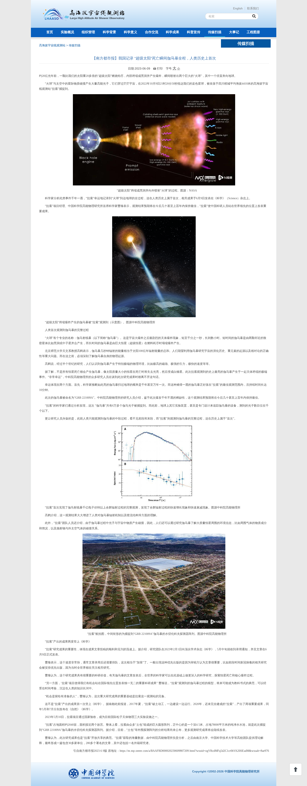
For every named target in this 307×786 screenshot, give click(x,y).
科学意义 (130, 32)
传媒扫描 (214, 32)
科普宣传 (193, 32)
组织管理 (88, 32)
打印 (159, 68)
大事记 (234, 32)
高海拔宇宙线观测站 (52, 45)
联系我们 (253, 8)
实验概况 (67, 32)
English (238, 8)
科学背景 (109, 32)
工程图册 (253, 32)
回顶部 (295, 769)
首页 (49, 32)
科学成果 (172, 32)
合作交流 (151, 32)
